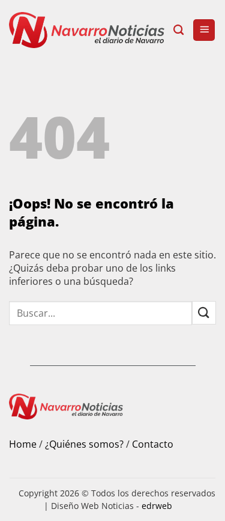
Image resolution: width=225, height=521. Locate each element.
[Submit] (204, 312)
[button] (204, 30)
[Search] (178, 30)
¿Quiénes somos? (84, 444)
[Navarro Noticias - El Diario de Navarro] (86, 30)
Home (23, 444)
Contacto (152, 444)
